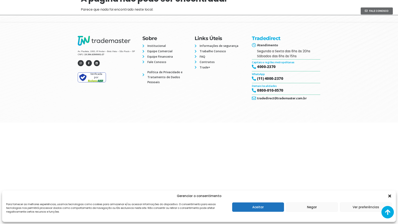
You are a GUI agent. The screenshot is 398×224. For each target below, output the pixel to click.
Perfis (272, 9)
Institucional (246, 9)
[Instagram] (81, 63)
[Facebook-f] (89, 63)
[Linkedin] (97, 63)
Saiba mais (300, 9)
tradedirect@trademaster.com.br (282, 98)
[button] (390, 196)
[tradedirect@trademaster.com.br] (254, 98)
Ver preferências (366, 207)
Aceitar (258, 207)
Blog (327, 9)
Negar (312, 207)
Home (221, 9)
